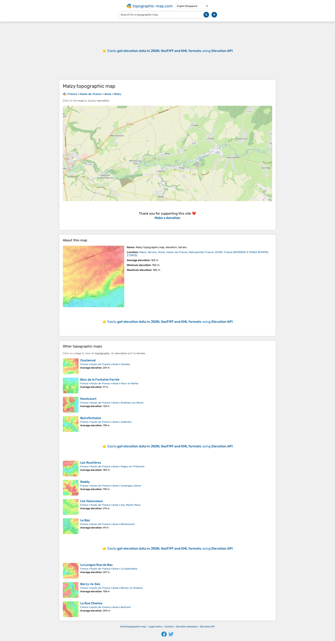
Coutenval (88, 360)
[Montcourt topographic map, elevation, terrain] (71, 405)
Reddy (85, 482)
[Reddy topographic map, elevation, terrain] (71, 488)
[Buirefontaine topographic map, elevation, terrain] (71, 424)
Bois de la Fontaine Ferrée (99, 379)
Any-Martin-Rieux (131, 504)
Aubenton (126, 421)
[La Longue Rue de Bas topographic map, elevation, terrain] (71, 571)
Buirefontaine (90, 418)
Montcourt (88, 399)
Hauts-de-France (100, 364)
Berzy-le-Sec (90, 584)
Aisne (115, 364)
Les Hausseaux (91, 501)
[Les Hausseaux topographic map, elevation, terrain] (71, 507)
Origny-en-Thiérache (132, 466)
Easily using (170, 51)
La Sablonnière (129, 568)
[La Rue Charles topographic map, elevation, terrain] (71, 609)
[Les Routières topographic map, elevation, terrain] (71, 468)
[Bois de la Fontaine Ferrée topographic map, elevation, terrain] (71, 385)
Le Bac (85, 520)
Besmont (126, 607)
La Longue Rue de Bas (96, 565)
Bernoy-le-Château (132, 587)
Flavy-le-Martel (129, 383)
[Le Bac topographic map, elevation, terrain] (71, 526)
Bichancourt (128, 524)
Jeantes (125, 364)
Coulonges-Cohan (131, 485)
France (84, 364)
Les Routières (90, 462)
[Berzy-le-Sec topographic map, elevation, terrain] (71, 590)
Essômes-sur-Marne (132, 402)
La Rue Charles (91, 603)
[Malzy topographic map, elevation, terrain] (93, 276)
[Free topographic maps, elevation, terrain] (64, 94)
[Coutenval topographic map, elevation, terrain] (71, 366)
